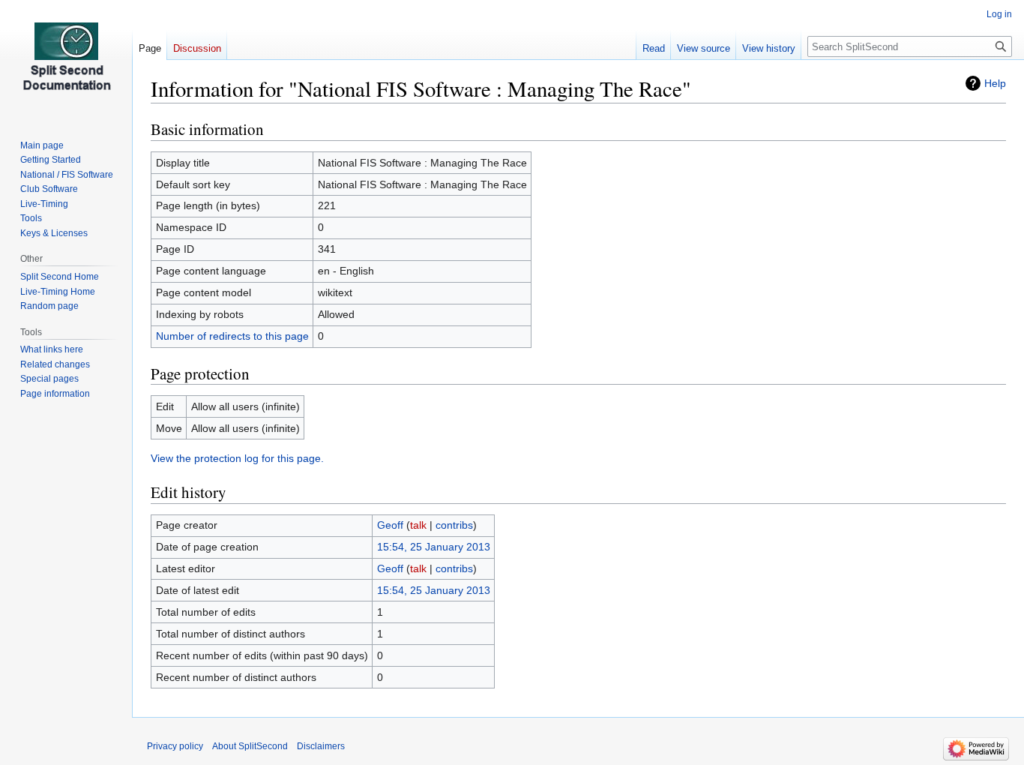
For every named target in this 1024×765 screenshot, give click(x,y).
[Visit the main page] (66, 60)
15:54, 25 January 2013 (433, 547)
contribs (454, 525)
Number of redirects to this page (232, 336)
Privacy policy (175, 746)
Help (995, 83)
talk (418, 525)
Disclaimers (321, 746)
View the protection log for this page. (237, 458)
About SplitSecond (250, 746)
